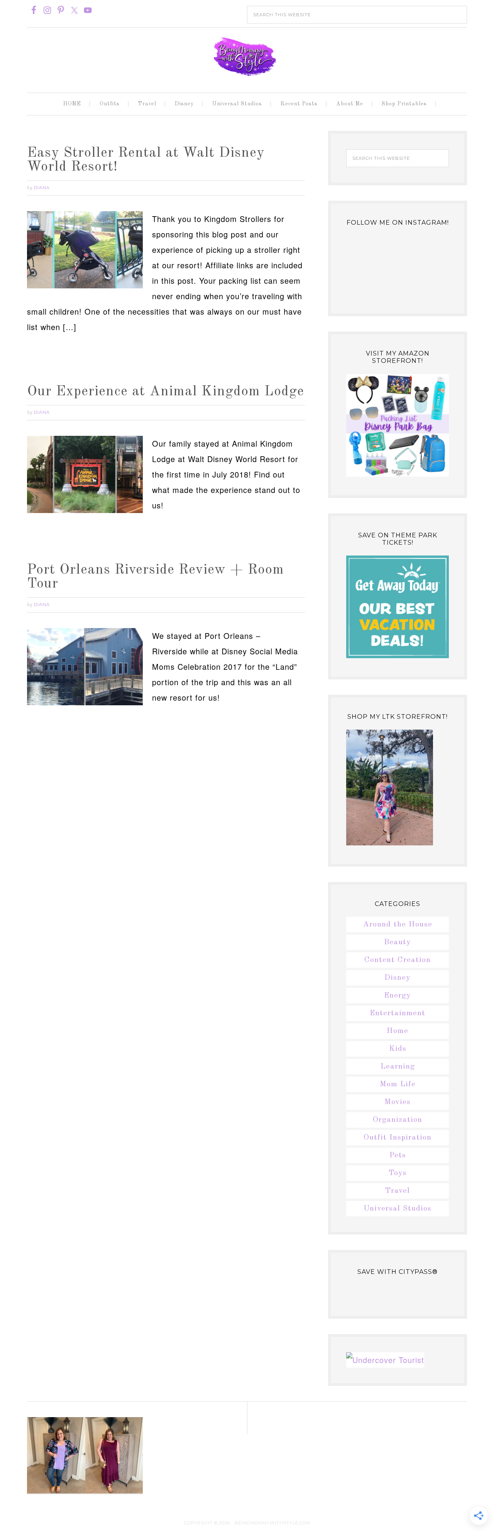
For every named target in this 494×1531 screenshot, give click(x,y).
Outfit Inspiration (397, 1137)
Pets (397, 1155)
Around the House (397, 924)
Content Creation (397, 960)
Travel (397, 1191)
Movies (397, 1102)
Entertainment (397, 1013)
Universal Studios (397, 1209)
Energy (397, 995)
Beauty (397, 942)
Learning (398, 1066)
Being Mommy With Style (247, 56)
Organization (397, 1120)
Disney (397, 978)
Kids (397, 1049)
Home (397, 1031)
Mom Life (398, 1084)
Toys (398, 1173)
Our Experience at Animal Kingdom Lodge (165, 392)
